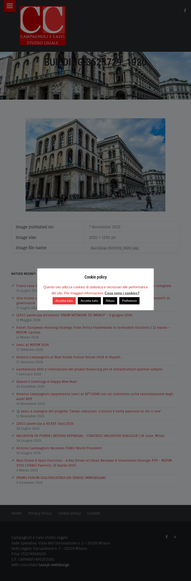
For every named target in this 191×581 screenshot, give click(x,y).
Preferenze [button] (129, 301)
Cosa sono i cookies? (122, 293)
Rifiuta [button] (110, 301)
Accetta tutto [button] (64, 301)
